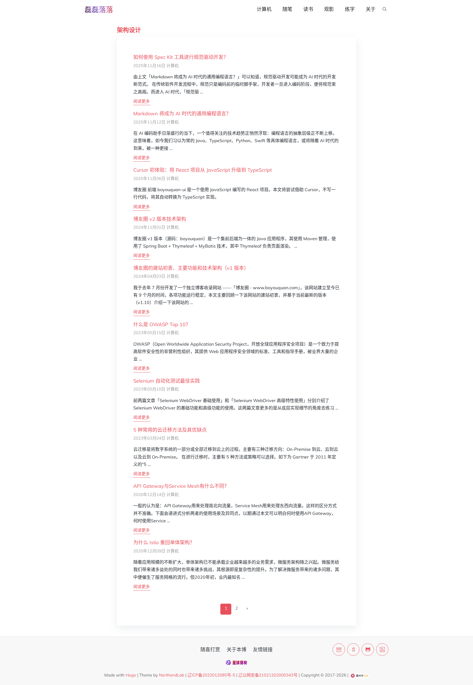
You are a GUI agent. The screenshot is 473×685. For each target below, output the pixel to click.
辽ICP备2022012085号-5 (211, 675)
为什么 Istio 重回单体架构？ (164, 542)
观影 (329, 9)
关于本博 (236, 649)
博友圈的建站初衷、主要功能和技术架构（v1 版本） (191, 268)
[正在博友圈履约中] (359, 675)
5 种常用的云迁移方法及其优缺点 (170, 430)
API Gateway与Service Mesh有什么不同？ (181, 486)
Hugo (131, 675)
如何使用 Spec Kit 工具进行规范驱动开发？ (180, 57)
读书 (308, 9)
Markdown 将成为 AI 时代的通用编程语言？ (182, 113)
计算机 (264, 9)
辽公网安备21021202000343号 (268, 675)
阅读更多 (141, 101)
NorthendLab (171, 675)
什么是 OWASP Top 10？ (162, 324)
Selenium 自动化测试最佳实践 (166, 381)
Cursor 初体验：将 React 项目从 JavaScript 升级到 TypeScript (202, 170)
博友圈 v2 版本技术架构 (159, 219)
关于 (371, 9)
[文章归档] (339, 649)
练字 (350, 9)
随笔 (287, 9)
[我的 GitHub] (368, 649)
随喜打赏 (210, 649)
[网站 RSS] (382, 649)
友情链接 (263, 649)
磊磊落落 (99, 9)
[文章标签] (353, 649)
